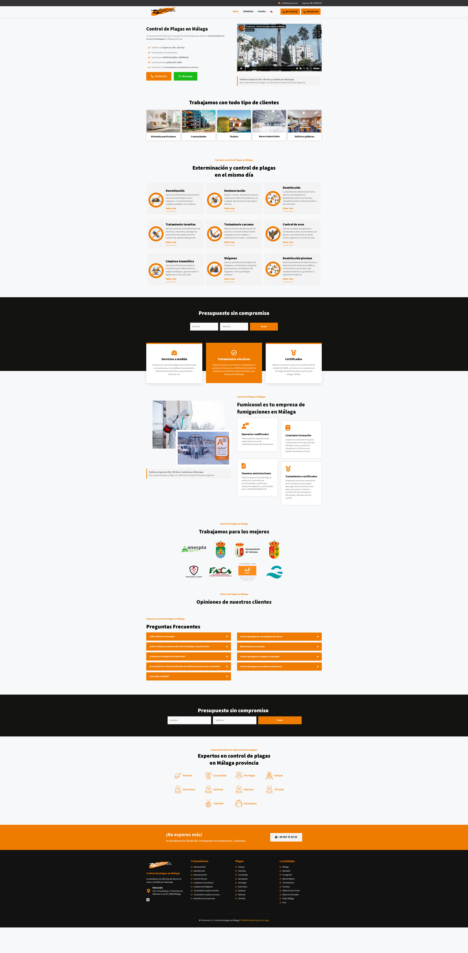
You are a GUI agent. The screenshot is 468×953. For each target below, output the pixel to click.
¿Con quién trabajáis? (159, 676)
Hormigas (249, 775)
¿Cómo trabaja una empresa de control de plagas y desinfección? (179, 646)
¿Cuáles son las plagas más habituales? (167, 656)
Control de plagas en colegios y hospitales (259, 656)
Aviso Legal (264, 920)
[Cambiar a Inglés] (271, 11)
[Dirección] (148, 891)
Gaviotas (218, 789)
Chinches (218, 803)
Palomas (249, 789)
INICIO (235, 12)
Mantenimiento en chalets (252, 646)
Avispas (278, 775)
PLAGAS (261, 12)
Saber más (171, 208)
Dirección (157, 887)
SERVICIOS (248, 12)
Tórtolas (279, 789)
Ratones (187, 775)
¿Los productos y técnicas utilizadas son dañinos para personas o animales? (184, 666)
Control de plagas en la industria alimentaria (261, 666)
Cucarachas (219, 775)
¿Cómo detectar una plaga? (162, 636)
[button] (188, 636)
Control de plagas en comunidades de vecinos (261, 636)
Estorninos (189, 789)
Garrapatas (250, 803)
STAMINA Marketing (249, 920)
